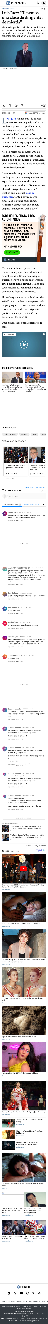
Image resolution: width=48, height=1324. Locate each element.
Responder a (16, 776)
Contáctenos (27, 1301)
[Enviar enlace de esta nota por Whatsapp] (16, 105)
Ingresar (37, 3)
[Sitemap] (39, 1293)
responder (11, 520)
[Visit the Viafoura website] (41, 846)
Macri (34, 434)
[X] (15, 1293)
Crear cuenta (40, 487)
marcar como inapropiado (40, 522)
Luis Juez (11, 118)
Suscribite (12, 252)
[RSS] (33, 1293)
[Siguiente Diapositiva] (44, 460)
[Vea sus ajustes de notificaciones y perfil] (43, 3)
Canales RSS (6, 1301)
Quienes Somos (16, 1301)
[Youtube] (21, 1293)
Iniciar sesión (30, 487)
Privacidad (36, 1301)
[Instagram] (27, 1293)
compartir (32, 520)
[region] (24, 667)
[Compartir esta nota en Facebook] (4, 105)
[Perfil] (24, 1288)
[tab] (12, 504)
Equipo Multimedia (10, 434)
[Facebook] (9, 1293)
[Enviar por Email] (22, 105)
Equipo (44, 1301)
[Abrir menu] (3, 3)
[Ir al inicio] (16, 3)
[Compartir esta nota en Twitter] (10, 105)
